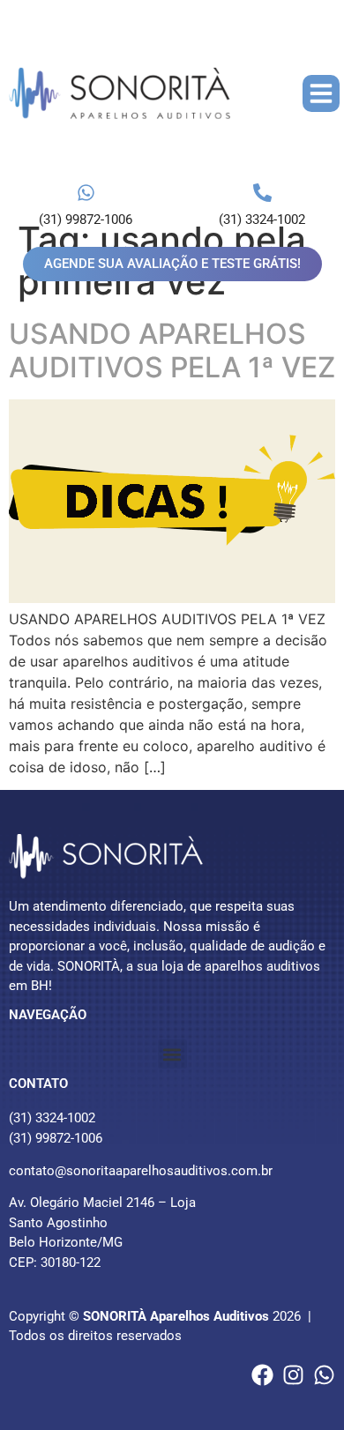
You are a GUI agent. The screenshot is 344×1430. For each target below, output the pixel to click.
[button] (321, 93)
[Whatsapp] (324, 1375)
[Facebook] (262, 1375)
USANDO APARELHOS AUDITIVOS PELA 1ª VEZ (172, 350)
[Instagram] (293, 1375)
